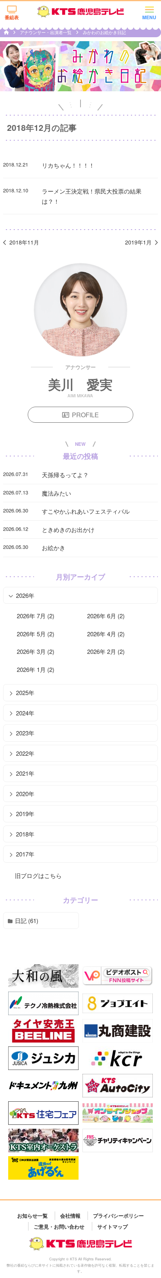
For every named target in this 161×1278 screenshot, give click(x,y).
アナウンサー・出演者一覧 (46, 32)
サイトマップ (112, 1226)
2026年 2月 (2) (106, 651)
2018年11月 (24, 242)
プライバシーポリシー (118, 1215)
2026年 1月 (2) (35, 669)
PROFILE (85, 414)
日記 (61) (26, 920)
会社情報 (70, 1215)
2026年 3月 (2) (35, 651)
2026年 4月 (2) (106, 634)
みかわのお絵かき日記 (104, 32)
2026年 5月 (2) (35, 634)
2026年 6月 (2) (106, 616)
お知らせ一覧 (32, 1215)
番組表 (12, 17)
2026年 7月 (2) (35, 616)
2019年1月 (138, 242)
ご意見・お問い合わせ (59, 1226)
